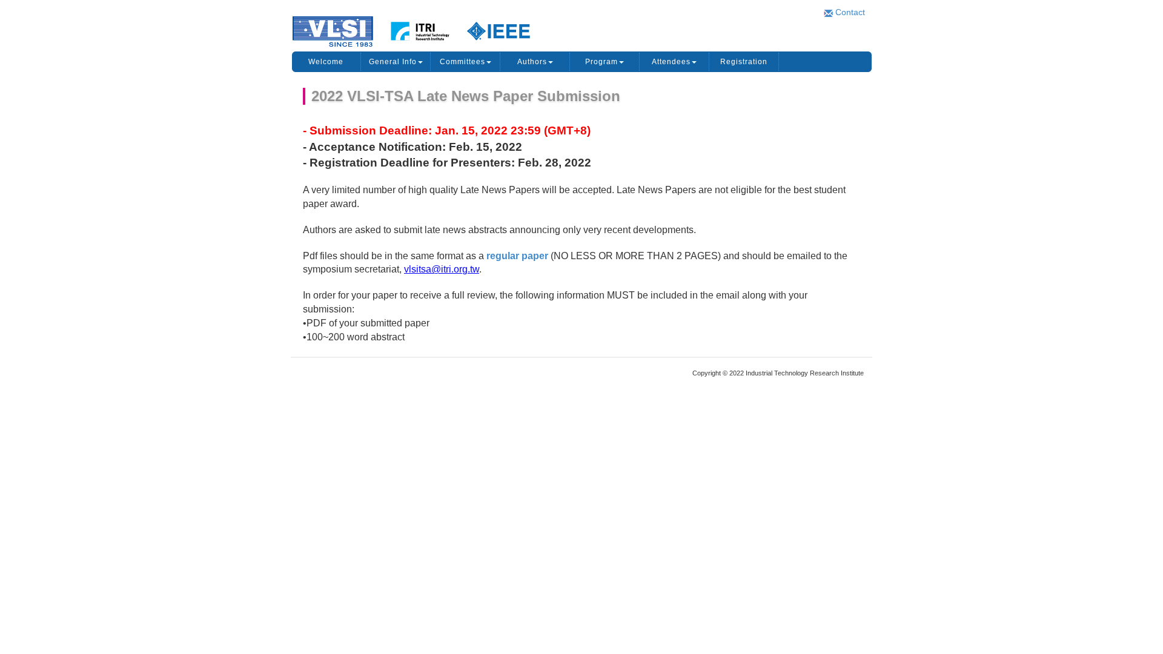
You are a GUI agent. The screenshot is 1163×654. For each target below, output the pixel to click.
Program (601, 62)
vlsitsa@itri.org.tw (441, 269)
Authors (532, 62)
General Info (393, 62)
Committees (462, 62)
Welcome (325, 62)
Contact (849, 12)
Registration (743, 62)
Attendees (671, 62)
